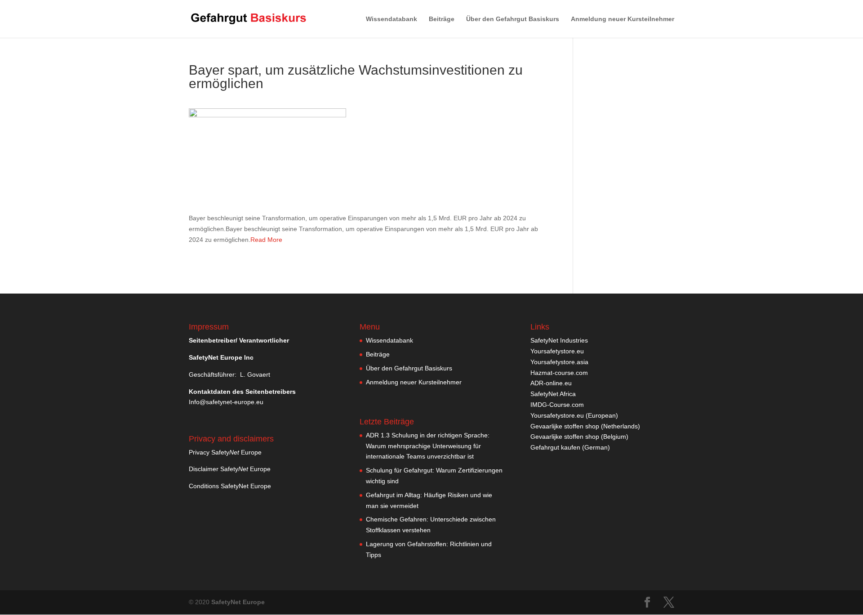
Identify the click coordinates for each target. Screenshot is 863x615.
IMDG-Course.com (557, 404)
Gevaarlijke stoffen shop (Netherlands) (585, 426)
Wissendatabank (391, 19)
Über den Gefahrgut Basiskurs (512, 19)
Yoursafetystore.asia (559, 361)
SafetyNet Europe (238, 602)
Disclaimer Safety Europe (230, 468)
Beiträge (441, 19)
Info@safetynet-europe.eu (226, 402)
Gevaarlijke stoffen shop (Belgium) (579, 436)
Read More (266, 239)
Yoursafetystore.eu (557, 351)
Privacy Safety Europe (225, 452)
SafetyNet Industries (559, 340)
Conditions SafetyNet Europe (230, 486)
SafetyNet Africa (553, 393)
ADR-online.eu (551, 383)
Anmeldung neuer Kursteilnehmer (622, 19)
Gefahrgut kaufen (555, 447)
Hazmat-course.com (559, 372)
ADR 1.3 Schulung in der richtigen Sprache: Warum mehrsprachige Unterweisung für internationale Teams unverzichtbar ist (427, 446)
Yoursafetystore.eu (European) (574, 415)
